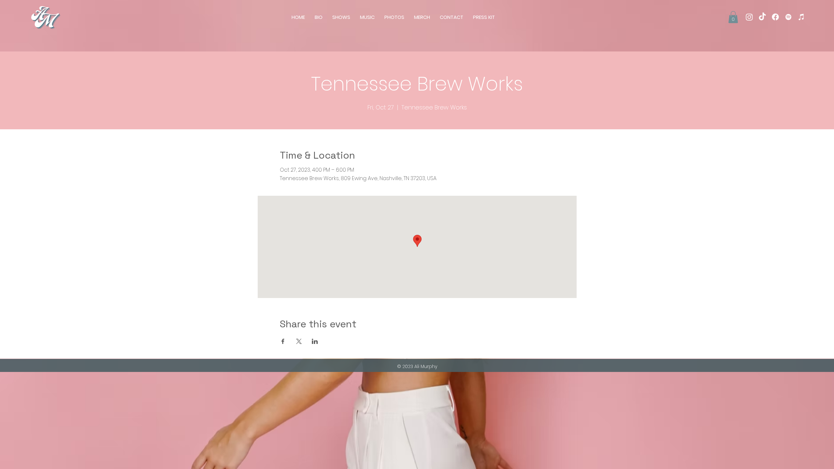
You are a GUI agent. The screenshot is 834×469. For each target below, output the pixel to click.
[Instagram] (749, 16)
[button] (733, 17)
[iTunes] (801, 16)
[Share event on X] (299, 341)
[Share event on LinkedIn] (315, 341)
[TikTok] (762, 16)
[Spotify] (788, 16)
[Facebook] (775, 16)
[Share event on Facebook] (283, 341)
